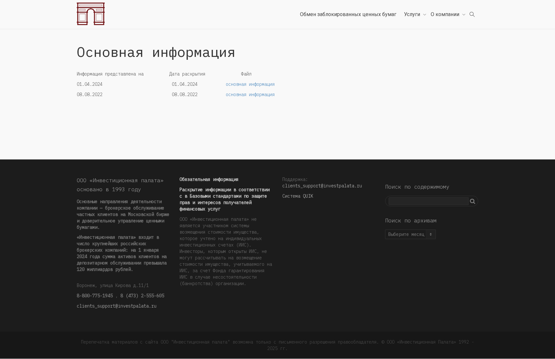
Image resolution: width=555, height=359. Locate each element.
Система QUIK (297, 196)
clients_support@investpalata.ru (116, 306)
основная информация (250, 84)
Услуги (412, 14)
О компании (446, 14)
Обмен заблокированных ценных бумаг (348, 14)
